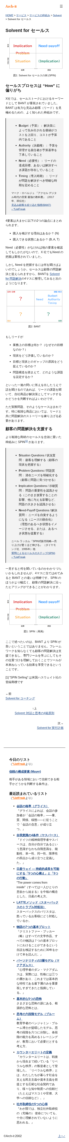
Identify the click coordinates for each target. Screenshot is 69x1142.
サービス (21, 15)
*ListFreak (18, 764)
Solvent (57, 15)
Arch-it (11, 6)
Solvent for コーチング (20, 698)
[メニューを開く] (61, 6)
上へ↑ (61, 1136)
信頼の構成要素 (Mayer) (25, 771)
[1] (26, 441)
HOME (9, 15)
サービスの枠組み (39, 15)
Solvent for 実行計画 (50, 727)
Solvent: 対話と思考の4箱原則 (34, 713)
